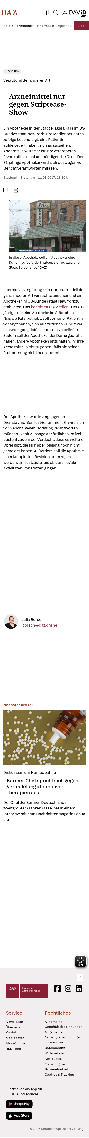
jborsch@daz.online (39, 625)
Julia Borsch (32, 619)
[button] (9, 12)
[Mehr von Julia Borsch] (11, 622)
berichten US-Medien (50, 306)
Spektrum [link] (12, 71)
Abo (81, 26)
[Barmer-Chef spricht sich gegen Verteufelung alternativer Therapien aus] (44, 737)
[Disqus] (44, 895)
